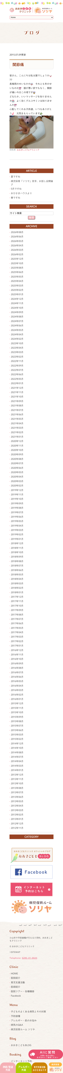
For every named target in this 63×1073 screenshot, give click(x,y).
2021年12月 (17, 388)
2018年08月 (17, 561)
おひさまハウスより (21, 193)
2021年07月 (17, 410)
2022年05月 (17, 379)
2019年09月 (17, 503)
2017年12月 (17, 597)
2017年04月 (17, 632)
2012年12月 (17, 823)
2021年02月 (17, 432)
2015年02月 (17, 739)
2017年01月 (17, 645)
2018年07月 (17, 565)
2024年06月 (17, 325)
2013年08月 (17, 788)
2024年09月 (17, 312)
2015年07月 (17, 726)
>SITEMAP (15, 952)
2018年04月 (17, 579)
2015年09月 (17, 717)
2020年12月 (17, 441)
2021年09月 (17, 401)
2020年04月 (17, 476)
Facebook (16, 996)
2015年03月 (17, 734)
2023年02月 (17, 357)
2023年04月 (17, 348)
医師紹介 (15, 987)
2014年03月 (17, 766)
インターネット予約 (21, 1061)
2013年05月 (17, 801)
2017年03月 (17, 637)
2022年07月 (17, 370)
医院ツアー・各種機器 (22, 991)
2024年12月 (17, 299)
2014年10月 (17, 748)
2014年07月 (17, 757)
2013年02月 (17, 814)
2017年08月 (17, 614)
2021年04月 (17, 423)
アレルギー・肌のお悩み (24, 1020)
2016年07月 (17, 672)
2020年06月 (17, 468)
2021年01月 (17, 437)
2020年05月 (17, 472)
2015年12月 (17, 703)
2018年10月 (17, 552)
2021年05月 (17, 419)
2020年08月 (17, 459)
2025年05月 (17, 276)
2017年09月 (17, 610)
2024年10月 (17, 308)
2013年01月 (17, 819)
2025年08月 (17, 268)
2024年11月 (17, 303)
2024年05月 (17, 330)
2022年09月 (17, 365)
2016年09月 (17, 663)
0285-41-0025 (29, 958)
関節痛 (18, 65)
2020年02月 (17, 485)
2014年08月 (17, 752)
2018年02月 (17, 588)
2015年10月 (17, 712)
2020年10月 (17, 450)
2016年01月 (17, 699)
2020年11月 (17, 445)
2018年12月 (17, 543)
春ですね (15, 197)
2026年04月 (17, 245)
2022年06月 (17, 374)
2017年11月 (17, 601)
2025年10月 (17, 263)
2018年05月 (17, 574)
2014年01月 (17, 770)
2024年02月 (17, 339)
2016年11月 (17, 654)
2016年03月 (17, 690)
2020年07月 (17, 463)
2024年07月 (17, 321)
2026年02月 (17, 254)
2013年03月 (17, 810)
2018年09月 (17, 557)
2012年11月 (17, 828)
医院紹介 (15, 978)
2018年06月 (17, 570)
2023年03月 (17, 352)
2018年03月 (17, 583)
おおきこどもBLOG (21, 1045)
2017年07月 (17, 619)
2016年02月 (17, 694)
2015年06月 (17, 730)
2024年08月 (17, 316)
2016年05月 (17, 681)
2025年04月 (17, 281)
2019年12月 (17, 490)
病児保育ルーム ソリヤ (23, 1029)
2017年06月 (17, 623)
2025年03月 (17, 285)
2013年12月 (17, 775)
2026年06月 (17, 236)
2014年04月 (17, 761)
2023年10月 (17, 343)
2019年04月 (17, 526)
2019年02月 (17, 534)
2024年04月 (17, 334)
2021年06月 (17, 414)
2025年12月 (17, 259)
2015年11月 (17, 708)
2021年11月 (17, 392)
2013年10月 (17, 783)
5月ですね (16, 189)
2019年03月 (17, 530)
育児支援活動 (18, 982)
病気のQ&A (17, 1025)
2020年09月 (17, 454)
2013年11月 (17, 779)
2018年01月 (17, 592)
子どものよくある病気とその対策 (28, 1011)
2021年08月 (17, 405)
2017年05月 (17, 628)
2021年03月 (17, 428)
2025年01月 (17, 294)
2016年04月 (17, 686)
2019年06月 (17, 517)
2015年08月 (17, 721)
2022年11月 (17, 361)
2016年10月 (17, 659)
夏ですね (15, 176)
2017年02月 (17, 641)
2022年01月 (17, 383)
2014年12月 (17, 743)
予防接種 (15, 1016)
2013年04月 (17, 806)
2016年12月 (17, 650)
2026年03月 (17, 250)
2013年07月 (17, 792)
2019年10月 (17, 499)
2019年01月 (17, 539)
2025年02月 (17, 290)
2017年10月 (17, 606)
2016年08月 (17, 668)
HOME (14, 973)
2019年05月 (17, 521)
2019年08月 (17, 508)
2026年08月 (17, 232)
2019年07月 (17, 512)
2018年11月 (17, 548)
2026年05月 (17, 241)
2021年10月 (17, 396)
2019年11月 (17, 494)
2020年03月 (17, 481)
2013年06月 (17, 797)
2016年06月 (17, 677)
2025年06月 (17, 272)
